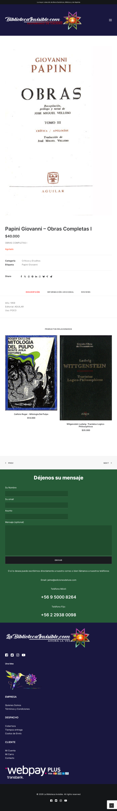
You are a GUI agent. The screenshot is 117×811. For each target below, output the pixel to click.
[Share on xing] (47, 276)
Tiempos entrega (13, 729)
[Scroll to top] (111, 805)
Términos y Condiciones (17, 709)
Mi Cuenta (10, 750)
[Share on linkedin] (36, 276)
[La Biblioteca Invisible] (43, 20)
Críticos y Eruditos (31, 260)
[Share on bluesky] (43, 276)
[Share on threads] (28, 276)
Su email (9, 499)
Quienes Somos (13, 705)
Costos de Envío (13, 733)
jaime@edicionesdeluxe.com (61, 580)
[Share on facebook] (21, 276)
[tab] (60, 293)
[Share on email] (51, 276)
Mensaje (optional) (14, 522)
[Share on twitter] (25, 276)
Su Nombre (11, 487)
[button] (110, 20)
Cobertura (10, 726)
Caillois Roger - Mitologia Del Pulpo (31, 414)
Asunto (8, 510)
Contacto (9, 758)
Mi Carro (9, 754)
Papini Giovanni (30, 264)
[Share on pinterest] (32, 276)
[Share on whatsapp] (40, 276)
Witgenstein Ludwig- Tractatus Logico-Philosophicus (86, 425)
